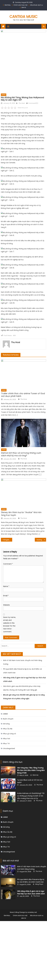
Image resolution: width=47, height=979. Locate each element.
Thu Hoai (21, 103)
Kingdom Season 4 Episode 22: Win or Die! (8, 540)
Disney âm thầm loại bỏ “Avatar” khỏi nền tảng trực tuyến (21, 513)
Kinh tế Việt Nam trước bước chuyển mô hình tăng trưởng (22, 662)
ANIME (4, 95)
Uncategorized (9, 748)
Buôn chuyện (8, 719)
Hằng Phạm (39, 884)
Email (6, 595)
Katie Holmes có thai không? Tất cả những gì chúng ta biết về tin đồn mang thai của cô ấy (30, 796)
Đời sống (6, 724)
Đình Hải (35, 775)
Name (6, 586)
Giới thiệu (8, 5)
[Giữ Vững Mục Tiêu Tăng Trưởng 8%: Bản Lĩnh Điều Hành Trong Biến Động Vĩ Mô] (8, 770)
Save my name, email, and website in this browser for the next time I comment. (9, 624)
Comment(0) (33, 103)
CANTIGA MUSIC (24, 16)
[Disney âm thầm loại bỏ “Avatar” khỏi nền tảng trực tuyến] (23, 492)
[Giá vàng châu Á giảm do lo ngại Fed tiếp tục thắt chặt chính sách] (8, 894)
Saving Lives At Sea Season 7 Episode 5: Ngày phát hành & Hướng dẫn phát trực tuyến (41, 540)
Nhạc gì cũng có (9, 733)
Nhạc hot (6, 738)
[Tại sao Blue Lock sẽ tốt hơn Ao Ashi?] (8, 783)
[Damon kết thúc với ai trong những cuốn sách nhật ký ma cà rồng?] (23, 433)
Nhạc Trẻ (6, 743)
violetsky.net (32, 912)
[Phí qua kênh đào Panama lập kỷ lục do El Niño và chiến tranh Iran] (8, 882)
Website (6, 605)
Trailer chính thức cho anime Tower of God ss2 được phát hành (23, 395)
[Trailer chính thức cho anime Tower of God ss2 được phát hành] (23, 373)
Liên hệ (23, 7)
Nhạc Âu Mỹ (7, 729)
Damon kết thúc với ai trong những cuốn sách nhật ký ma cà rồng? (21, 454)
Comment (8, 564)
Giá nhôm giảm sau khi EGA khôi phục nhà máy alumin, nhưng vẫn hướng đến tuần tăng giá (21, 688)
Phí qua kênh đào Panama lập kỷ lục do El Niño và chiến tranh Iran (22, 671)
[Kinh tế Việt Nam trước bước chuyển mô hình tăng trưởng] (8, 870)
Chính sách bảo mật (20, 5)
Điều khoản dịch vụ (36, 5)
